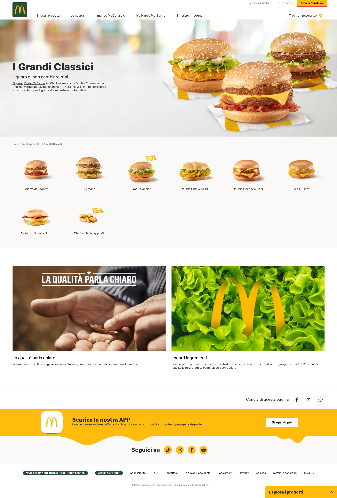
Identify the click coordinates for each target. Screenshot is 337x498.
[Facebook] (192, 450)
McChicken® (142, 189)
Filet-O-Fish (78, 86)
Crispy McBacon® (36, 189)
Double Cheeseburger (248, 189)
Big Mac (17, 83)
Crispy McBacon (34, 83)
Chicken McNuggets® (89, 233)
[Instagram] (180, 450)
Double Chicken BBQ (195, 189)
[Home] (19, 10)
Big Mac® (89, 189)
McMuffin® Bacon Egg (36, 233)
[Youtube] (204, 450)
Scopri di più (282, 422)
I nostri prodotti (31, 144)
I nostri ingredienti (189, 358)
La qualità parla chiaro (33, 358)
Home (15, 144)
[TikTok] (168, 450)
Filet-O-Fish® (301, 189)
